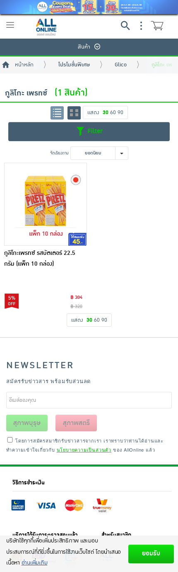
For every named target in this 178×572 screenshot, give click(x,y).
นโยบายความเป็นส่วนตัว (84, 449)
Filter (94, 131)
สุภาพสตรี (76, 423)
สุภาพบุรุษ (27, 423)
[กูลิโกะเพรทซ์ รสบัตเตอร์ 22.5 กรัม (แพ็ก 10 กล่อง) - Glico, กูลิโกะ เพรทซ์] (45, 204)
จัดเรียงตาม (59, 153)
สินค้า (84, 47)
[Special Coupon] (89, 7)
